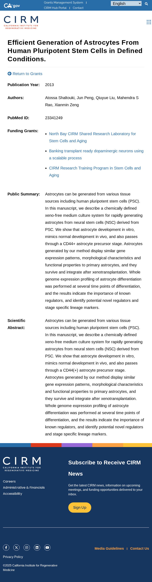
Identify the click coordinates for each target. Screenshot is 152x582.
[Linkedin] (37, 547)
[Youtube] (47, 547)
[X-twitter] (16, 547)
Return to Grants (26, 74)
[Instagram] (27, 547)
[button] (146, 4)
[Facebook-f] (6, 547)
